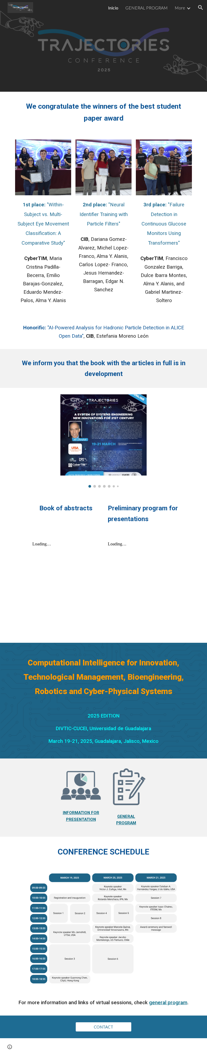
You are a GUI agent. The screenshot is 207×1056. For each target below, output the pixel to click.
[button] (200, 7)
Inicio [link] (113, 7)
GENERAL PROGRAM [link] (146, 7)
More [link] (180, 7)
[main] (103, 112)
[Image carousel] (103, 440)
